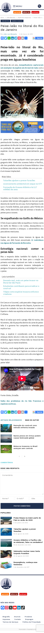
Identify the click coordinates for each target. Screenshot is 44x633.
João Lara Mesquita (10, 34)
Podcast (35, 12)
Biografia (6, 617)
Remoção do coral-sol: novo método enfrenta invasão (25, 426)
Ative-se (26, 12)
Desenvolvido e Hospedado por (28, 629)
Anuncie (17, 617)
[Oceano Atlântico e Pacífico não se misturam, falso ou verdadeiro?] (6, 543)
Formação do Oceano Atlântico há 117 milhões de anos (20, 188)
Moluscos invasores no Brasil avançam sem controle (25, 447)
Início (2, 17)
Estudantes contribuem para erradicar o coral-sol (21, 287)
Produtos (28, 617)
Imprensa (6, 619)
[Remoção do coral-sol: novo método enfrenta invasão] (6, 428)
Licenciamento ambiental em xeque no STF (22, 184)
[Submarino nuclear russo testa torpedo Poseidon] (6, 554)
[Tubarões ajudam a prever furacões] (6, 532)
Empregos (29, 619)
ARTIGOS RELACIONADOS (11, 420)
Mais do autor (32, 420)
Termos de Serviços (10, 622)
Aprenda (17, 12)
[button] (39, 6)
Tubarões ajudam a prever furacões (19, 180)
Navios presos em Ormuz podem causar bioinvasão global (27, 437)
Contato (17, 619)
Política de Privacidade (32, 622)
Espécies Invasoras (24, 17)
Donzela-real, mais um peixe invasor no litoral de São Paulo (20, 281)
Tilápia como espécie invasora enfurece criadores (21, 293)
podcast (23, 594)
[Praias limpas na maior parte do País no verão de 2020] (6, 521)
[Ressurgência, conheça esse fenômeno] (6, 565)
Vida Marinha (11, 17)
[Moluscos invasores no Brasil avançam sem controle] (6, 449)
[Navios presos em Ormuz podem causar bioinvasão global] (6, 438)
